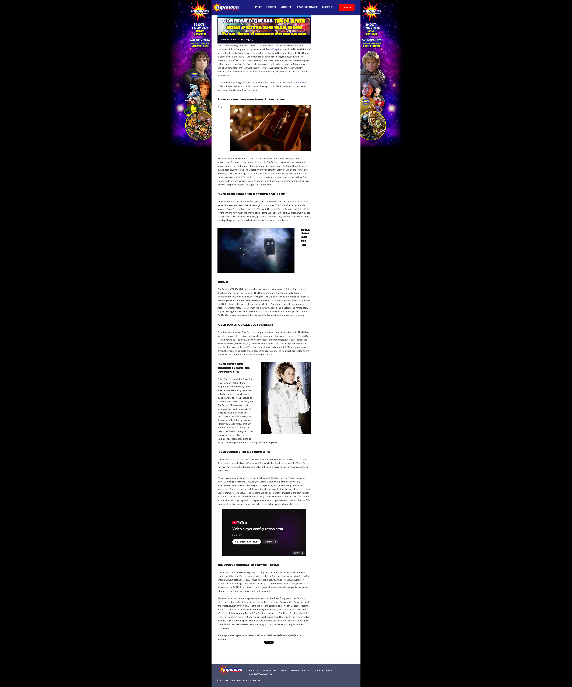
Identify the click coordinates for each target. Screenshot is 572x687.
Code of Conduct (323, 670)
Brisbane (271, 82)
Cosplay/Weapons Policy (261, 674)
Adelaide (302, 82)
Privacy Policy (269, 670)
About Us (253, 670)
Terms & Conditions (301, 670)
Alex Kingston (274, 49)
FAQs (283, 670)
